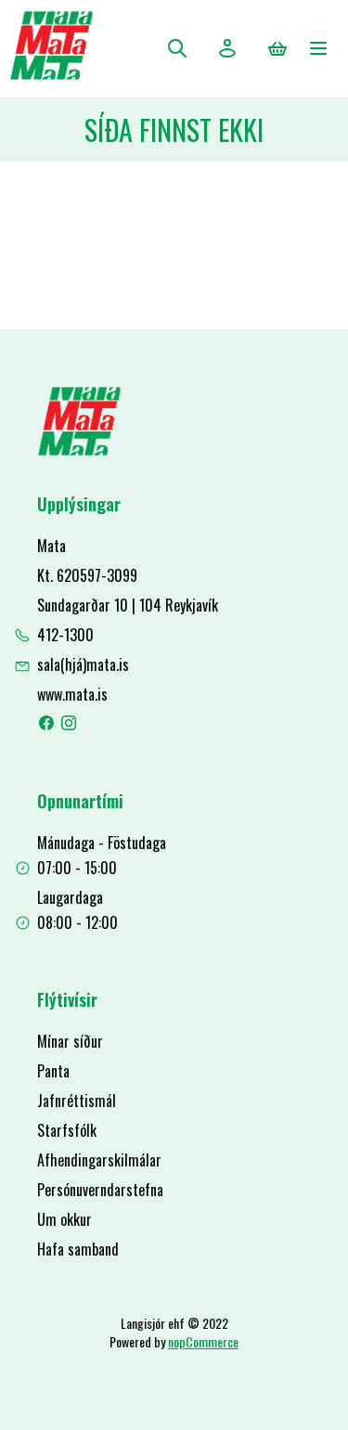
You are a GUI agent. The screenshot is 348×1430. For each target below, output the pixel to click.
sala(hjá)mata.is (83, 664)
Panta (53, 1071)
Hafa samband (78, 1249)
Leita (177, 48)
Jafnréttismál (76, 1100)
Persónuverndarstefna (100, 1190)
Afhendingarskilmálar (99, 1160)
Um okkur (64, 1219)
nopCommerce (203, 1341)
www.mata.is (72, 694)
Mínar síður (70, 1041)
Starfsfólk (67, 1130)
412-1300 (65, 635)
